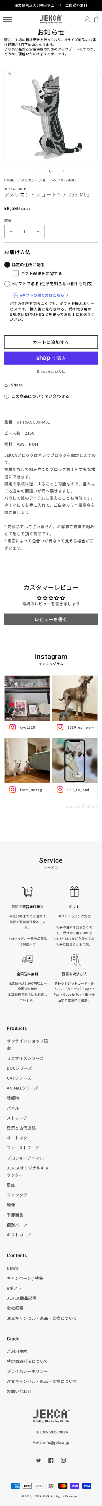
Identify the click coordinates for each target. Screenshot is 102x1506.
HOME (9, 179)
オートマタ (17, 1138)
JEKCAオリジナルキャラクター (28, 1171)
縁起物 (13, 1098)
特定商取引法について (27, 1361)
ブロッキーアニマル (25, 1158)
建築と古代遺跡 (21, 1128)
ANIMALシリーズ (22, 1088)
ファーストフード (23, 1147)
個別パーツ (17, 1225)
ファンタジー (19, 1195)
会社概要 (15, 1308)
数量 (8, 220)
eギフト (14, 1288)
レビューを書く (51, 619)
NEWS (13, 1268)
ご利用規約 (17, 1351)
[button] (7, 19)
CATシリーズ (19, 1078)
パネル (13, 1108)
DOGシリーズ (19, 1068)
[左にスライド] (38, 170)
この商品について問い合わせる (40, 396)
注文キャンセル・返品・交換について (42, 1318)
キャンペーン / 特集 (25, 1278)
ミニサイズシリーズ (25, 1058)
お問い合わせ (19, 1391)
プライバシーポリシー (27, 1371)
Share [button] (17, 385)
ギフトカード (19, 1235)
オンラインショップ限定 (27, 1044)
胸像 (11, 1204)
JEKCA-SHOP (41, 1496)
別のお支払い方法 (51, 371)
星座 (11, 1185)
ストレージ (17, 1118)
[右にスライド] (63, 170)
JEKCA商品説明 (21, 1298)
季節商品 (15, 1215)
